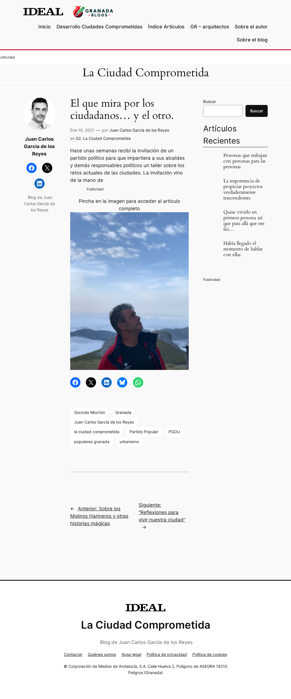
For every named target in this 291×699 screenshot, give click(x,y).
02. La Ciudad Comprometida (103, 138)
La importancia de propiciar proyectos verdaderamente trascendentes (243, 189)
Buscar (209, 101)
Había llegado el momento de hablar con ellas (243, 249)
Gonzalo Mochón (89, 412)
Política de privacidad (167, 654)
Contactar (73, 654)
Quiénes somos (102, 654)
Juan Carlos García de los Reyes (139, 130)
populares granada (91, 441)
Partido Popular (144, 431)
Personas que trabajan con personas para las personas (245, 161)
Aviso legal (131, 654)
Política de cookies (209, 654)
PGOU (174, 431)
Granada (123, 412)
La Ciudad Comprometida (145, 73)
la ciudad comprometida (96, 431)
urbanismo (129, 441)
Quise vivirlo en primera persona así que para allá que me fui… (244, 220)
